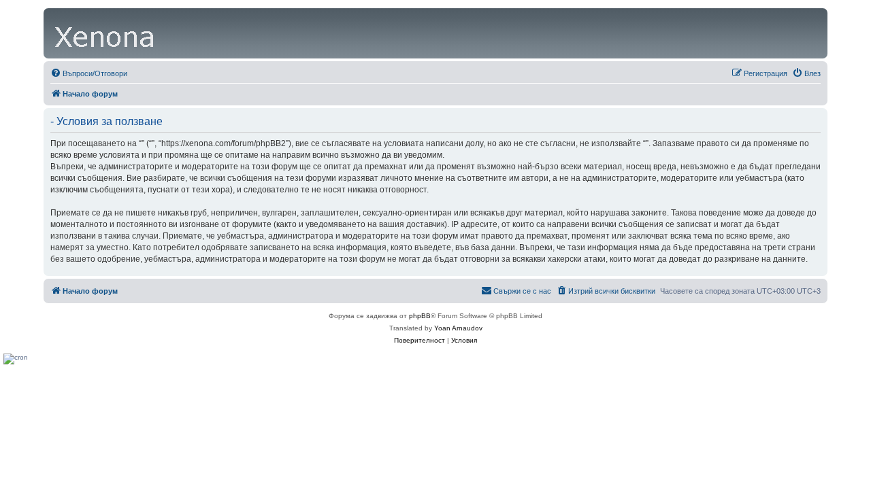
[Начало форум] (105, 33)
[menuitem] (88, 73)
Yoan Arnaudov (458, 328)
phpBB (420, 316)
